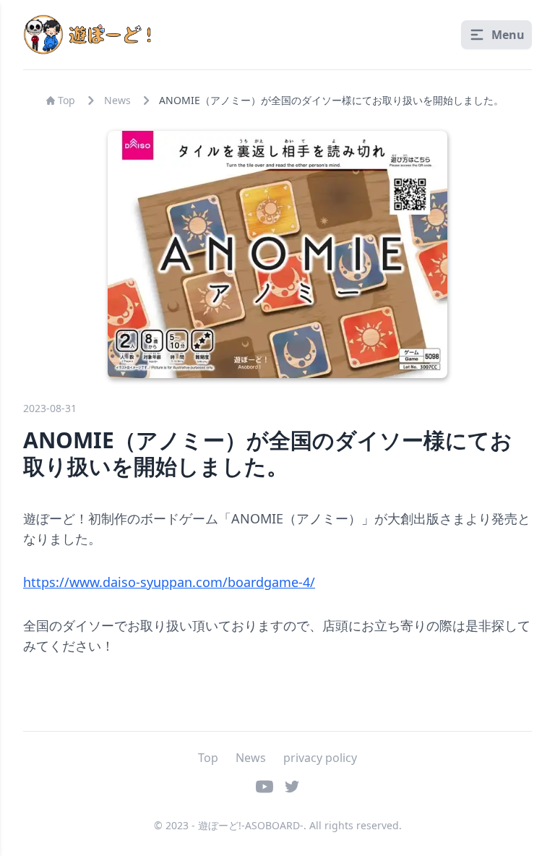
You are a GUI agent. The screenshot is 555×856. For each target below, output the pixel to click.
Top (66, 100)
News (117, 100)
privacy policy (320, 758)
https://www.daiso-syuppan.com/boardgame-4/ (169, 582)
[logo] (89, 34)
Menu (508, 35)
